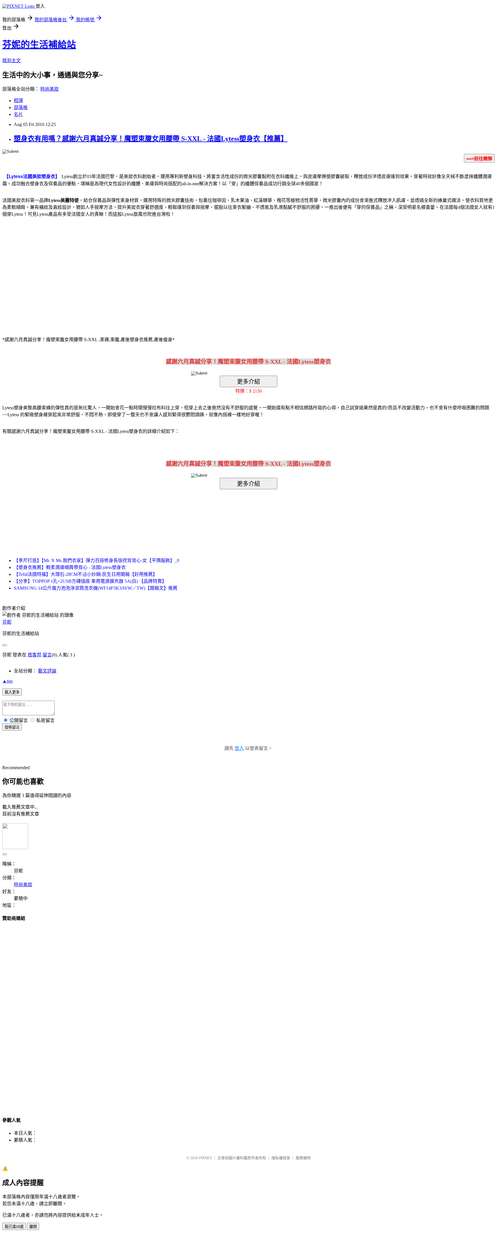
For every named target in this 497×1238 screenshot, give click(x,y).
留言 (47, 654)
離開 (33, 1226)
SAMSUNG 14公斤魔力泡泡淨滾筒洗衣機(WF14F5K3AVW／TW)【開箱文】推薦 (95, 588)
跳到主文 (11, 60)
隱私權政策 (281, 1158)
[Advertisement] (199, 268)
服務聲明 (303, 1158)
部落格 (21, 107)
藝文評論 (47, 670)
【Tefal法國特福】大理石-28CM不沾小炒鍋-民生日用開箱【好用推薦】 (85, 574)
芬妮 (7, 622)
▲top (7, 681)
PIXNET (205, 1158)
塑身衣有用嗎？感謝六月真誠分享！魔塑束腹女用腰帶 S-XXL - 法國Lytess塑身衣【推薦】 (151, 138)
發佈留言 (12, 727)
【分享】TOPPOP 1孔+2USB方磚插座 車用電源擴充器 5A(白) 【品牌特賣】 (90, 581)
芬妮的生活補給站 (39, 44)
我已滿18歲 (14, 1226)
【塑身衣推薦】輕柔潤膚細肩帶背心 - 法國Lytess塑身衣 (70, 567)
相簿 (18, 100)
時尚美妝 (49, 89)
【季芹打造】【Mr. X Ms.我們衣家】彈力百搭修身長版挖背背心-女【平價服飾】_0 (96, 560)
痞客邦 (34, 654)
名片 (18, 114)
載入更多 (12, 692)
